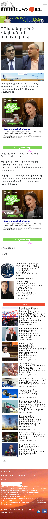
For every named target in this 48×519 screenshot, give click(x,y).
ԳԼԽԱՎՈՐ (6, 472)
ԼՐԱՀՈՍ (24, 305)
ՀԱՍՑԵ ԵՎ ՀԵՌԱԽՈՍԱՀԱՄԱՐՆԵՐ (18, 476)
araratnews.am (7, 496)
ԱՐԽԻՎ (5, 479)
